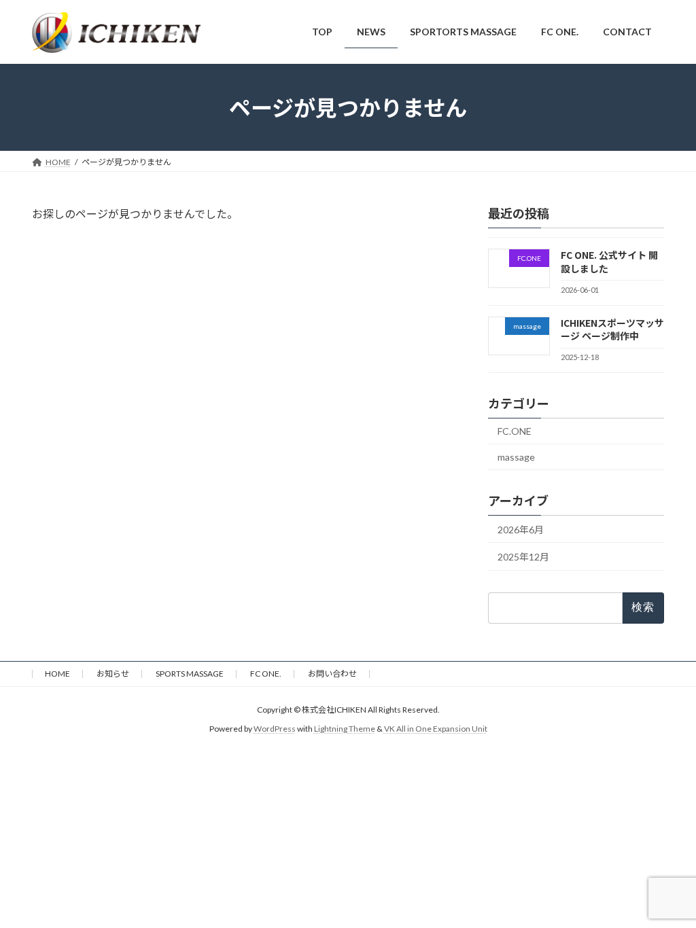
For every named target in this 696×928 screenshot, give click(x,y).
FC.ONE (515, 431)
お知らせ (113, 673)
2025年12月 (523, 557)
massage (516, 456)
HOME (57, 673)
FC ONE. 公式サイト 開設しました (609, 261)
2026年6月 (521, 529)
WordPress (275, 729)
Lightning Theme (344, 729)
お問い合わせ (332, 673)
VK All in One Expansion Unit (435, 729)
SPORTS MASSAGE (190, 673)
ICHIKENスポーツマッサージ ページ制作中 (612, 328)
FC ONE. (265, 673)
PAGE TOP (666, 887)
